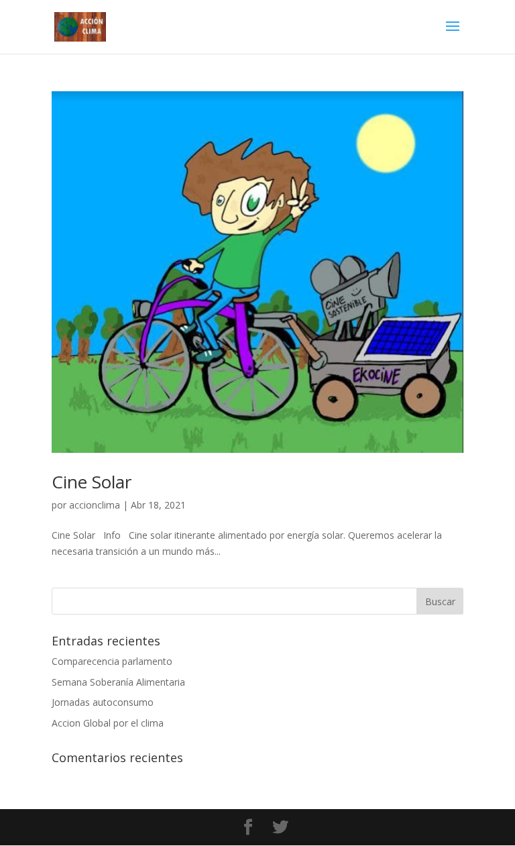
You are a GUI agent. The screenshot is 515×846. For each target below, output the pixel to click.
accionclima (94, 504)
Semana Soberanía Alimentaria (118, 682)
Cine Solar (91, 482)
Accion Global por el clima (108, 723)
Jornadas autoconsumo (103, 702)
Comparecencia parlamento (112, 661)
